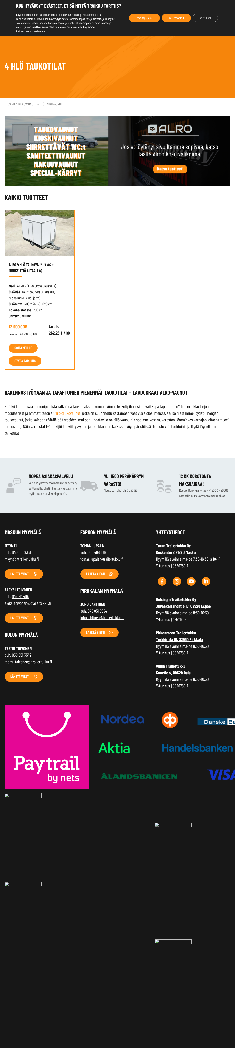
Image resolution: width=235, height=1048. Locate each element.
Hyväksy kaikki (144, 18)
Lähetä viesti (20, 574)
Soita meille (23, 348)
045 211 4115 (20, 596)
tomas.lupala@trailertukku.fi (102, 559)
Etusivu (10, 104)
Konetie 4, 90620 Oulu (173, 672)
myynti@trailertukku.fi (22, 559)
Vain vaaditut (176, 18)
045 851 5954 (97, 610)
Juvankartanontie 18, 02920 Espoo (183, 606)
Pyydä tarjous (25, 361)
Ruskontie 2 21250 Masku (176, 552)
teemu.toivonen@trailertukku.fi (28, 661)
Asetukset (205, 18)
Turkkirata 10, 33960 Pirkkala (179, 639)
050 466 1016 (97, 552)
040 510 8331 (21, 552)
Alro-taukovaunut (67, 413)
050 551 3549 (21, 655)
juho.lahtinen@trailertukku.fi (102, 617)
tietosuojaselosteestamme (30, 31)
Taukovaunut (26, 104)
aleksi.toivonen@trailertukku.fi (28, 603)
